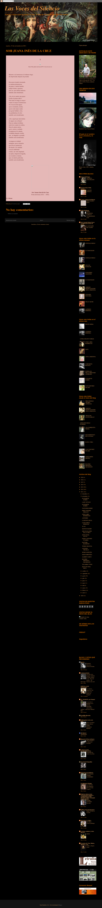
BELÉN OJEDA (89, 324)
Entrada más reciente (11, 220)
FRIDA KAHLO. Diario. (90, 201)
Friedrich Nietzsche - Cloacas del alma (90, 665)
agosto (84, 576)
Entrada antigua (70, 220)
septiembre (85, 573)
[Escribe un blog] (25, 204)
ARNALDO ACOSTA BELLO (89, 416)
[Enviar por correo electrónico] (23, 204)
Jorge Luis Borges (85, 177)
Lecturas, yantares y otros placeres (87, 831)
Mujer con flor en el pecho (90, 811)
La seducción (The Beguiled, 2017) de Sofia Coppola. (89, 787)
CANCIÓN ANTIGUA (89, 190)
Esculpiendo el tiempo (86, 783)
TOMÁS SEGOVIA (87, 546)
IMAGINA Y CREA (86, 820)
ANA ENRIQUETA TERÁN (90, 428)
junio (83, 580)
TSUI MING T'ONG (87, 564)
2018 (82, 477)
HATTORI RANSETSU (86, 543)
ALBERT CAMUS (86, 557)
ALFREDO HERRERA (88, 309)
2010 (82, 595)
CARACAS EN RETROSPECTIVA (86, 750)
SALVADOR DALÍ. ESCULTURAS (90, 435)
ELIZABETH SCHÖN (88, 379)
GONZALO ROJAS (90, 243)
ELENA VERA (89, 442)
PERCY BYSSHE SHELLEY (86, 511)
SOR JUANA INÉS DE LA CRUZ (87, 531)
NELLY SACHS (89, 302)
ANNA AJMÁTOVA (90, 356)
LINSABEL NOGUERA (88, 295)
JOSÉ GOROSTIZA (87, 554)
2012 (82, 489)
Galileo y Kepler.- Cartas (90, 846)
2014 (82, 484)
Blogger (60, 905)
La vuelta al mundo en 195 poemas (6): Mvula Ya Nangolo (89, 691)
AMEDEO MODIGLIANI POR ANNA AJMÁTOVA (90, 288)
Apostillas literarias (85, 715)
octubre (84, 571)
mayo (83, 583)
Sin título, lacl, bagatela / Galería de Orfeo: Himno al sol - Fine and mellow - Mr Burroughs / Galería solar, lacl (88, 677)
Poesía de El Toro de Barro (87, 739)
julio (83, 578)
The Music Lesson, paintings (90, 822)
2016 (82, 480)
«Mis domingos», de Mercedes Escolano (90, 742)
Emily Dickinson (85, 210)
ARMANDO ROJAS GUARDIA (85, 423)
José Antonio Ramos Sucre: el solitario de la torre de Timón (88, 223)
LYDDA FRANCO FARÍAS (87, 339)
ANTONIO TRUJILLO (85, 549)
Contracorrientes (85, 673)
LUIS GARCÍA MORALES (86, 523)
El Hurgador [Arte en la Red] (87, 720)
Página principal (83, 45)
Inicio (41, 220)
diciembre (84, 494)
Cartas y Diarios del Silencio (88, 199)
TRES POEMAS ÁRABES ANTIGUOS (89, 402)
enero (83, 592)
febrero (84, 590)
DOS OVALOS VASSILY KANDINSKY (89, 775)
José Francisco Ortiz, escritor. (86, 188)
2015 (82, 482)
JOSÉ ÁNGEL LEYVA (85, 535)
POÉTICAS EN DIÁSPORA (85, 686)
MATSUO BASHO (87, 528)
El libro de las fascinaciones (88, 810)
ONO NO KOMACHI (88, 265)
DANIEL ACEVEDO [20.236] (89, 802)
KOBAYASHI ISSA (87, 552)
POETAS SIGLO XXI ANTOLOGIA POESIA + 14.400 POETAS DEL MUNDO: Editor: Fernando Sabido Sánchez (88, 796)
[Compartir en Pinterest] (29, 204)
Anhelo (88, 833)
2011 (82, 492)
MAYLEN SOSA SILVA (86, 567)
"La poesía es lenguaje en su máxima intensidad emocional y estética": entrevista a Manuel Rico (87, 706)
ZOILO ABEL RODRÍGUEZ (89, 342)
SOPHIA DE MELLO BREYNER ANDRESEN (90, 372)
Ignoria (82, 662)
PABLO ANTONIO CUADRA (87, 539)
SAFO (86, 349)
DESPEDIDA (84, 734)
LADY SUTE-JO (86, 502)
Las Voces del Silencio (32, 8)
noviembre (85, 496)
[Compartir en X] (26, 204)
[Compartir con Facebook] (28, 204)
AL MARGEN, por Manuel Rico (88, 700)
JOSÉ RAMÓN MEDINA (89, 457)
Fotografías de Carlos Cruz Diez (90, 753)
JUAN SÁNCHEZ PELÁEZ (89, 386)
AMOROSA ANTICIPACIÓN (90, 178)
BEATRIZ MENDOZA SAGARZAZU (89, 465)
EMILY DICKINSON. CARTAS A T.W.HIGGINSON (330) (90, 214)
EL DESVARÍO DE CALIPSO (90, 226)
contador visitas (82, 618)
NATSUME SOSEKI (87, 508)
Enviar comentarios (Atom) (43, 224)
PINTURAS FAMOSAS (87, 772)
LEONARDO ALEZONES (88, 273)
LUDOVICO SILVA (87, 520)
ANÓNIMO (85, 518)
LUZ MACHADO (89, 250)
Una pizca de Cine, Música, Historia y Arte (88, 843)
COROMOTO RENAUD (88, 364)
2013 (82, 487)
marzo (84, 588)
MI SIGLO (83, 733)
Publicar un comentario (13, 213)
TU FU (84, 526)
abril (83, 585)
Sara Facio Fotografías (86, 762)
